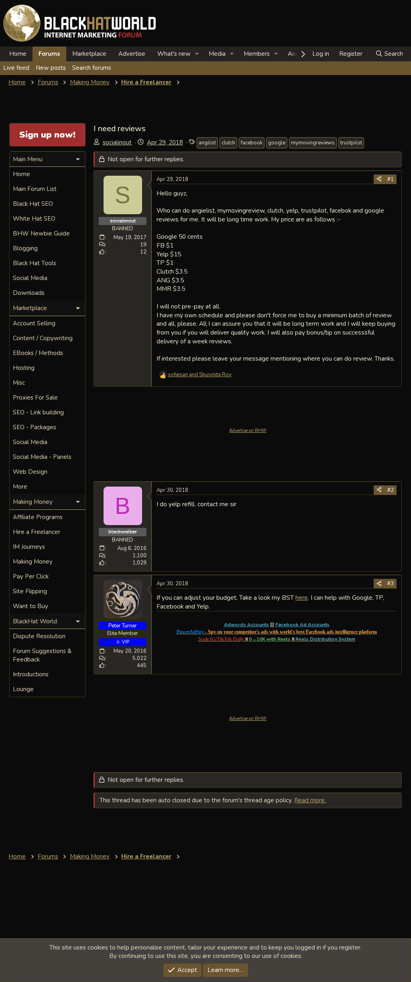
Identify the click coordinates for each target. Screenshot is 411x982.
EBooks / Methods (38, 353)
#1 (390, 179)
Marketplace (89, 54)
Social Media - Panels (42, 457)
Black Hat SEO (33, 204)
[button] (197, 54)
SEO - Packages (34, 427)
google (276, 142)
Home (17, 54)
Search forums (91, 68)
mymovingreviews (313, 142)
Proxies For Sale (35, 398)
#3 (390, 583)
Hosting (24, 368)
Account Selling (34, 323)
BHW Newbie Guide (41, 233)
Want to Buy (30, 606)
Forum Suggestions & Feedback (42, 655)
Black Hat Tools (34, 263)
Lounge (23, 689)
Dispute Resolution (39, 636)
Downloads (29, 293)
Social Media (30, 278)
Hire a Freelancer (36, 532)
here (301, 597)
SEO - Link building (38, 412)
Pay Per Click (31, 576)
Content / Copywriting (43, 338)
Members (257, 54)
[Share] (379, 179)
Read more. (310, 800)
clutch (228, 142)
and (200, 374)
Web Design (30, 472)
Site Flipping (30, 591)
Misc (19, 383)
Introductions (31, 674)
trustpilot (351, 142)
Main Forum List (35, 189)
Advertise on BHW (248, 431)
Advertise (131, 54)
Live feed (16, 68)
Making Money (33, 562)
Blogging (25, 248)
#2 (390, 490)
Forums (49, 54)
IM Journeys (29, 547)
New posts (51, 68)
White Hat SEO (34, 219)
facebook (251, 142)
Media (217, 54)
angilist (207, 142)
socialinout (117, 142)
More (20, 487)
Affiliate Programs (38, 517)
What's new (174, 54)
